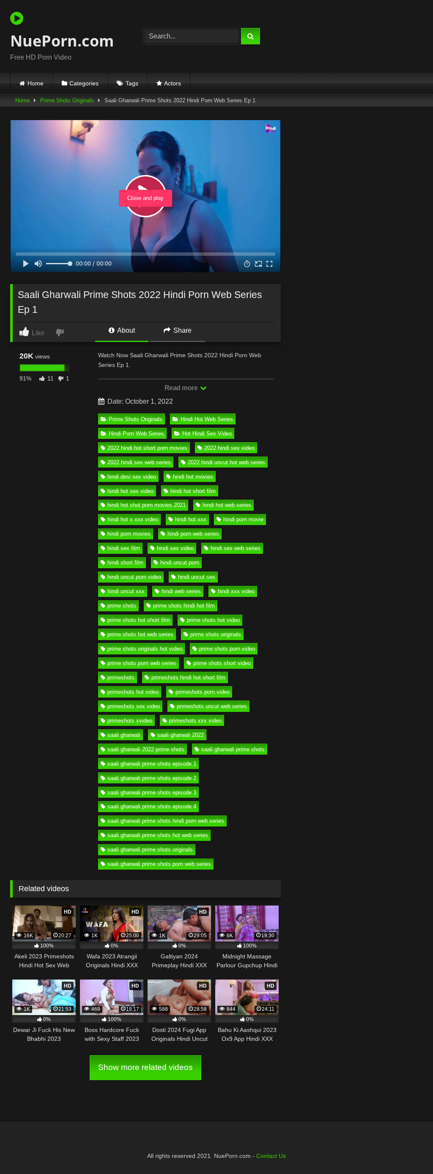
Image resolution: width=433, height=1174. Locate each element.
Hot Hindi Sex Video (207, 433)
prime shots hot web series (140, 634)
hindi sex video (175, 548)
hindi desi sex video (131, 476)
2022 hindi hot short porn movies (147, 448)
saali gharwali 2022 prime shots (145, 749)
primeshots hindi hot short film (188, 677)
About (125, 330)
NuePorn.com (62, 40)
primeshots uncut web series (212, 706)
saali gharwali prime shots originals (150, 849)
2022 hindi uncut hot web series (226, 462)
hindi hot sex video (130, 491)
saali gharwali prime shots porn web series (159, 864)
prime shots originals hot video (144, 649)
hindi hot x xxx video (132, 519)
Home (35, 83)
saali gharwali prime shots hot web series (157, 835)
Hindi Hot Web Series (207, 419)
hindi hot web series (227, 505)
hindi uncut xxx (126, 591)
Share (182, 330)
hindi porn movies (129, 534)
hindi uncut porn (179, 562)
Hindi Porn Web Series (136, 433)
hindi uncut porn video (134, 577)
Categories (84, 83)
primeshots (120, 677)
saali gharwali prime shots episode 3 (151, 792)
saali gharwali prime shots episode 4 (151, 806)
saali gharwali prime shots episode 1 (151, 764)
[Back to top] (406, 1149)
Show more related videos (145, 1067)
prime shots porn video (227, 649)
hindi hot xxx (190, 519)
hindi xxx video (236, 591)
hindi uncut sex (196, 577)
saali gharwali (123, 735)
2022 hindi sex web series (139, 462)
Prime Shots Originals (67, 100)
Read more (181, 387)
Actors (172, 83)
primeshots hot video (133, 692)
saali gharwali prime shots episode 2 (151, 778)
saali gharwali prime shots (233, 749)
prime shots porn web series (141, 663)
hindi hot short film (193, 491)
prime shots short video (222, 663)
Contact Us (271, 1155)
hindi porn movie (243, 519)
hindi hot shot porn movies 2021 (146, 505)
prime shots (121, 605)
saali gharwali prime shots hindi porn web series (165, 821)
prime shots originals (215, 634)
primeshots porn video (202, 692)
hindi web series (181, 591)
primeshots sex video (133, 706)
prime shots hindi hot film (184, 605)
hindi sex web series (235, 548)
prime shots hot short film (138, 620)
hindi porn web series (193, 534)
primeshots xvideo (129, 720)
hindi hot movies (193, 476)
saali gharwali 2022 (180, 735)
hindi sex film (123, 548)
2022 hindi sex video (229, 448)
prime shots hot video (213, 620)
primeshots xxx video (195, 720)
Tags (132, 83)
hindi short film (125, 562)
